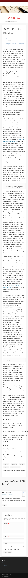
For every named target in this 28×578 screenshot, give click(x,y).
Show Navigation (22, 15)
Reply (5, 505)
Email (6, 540)
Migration (6, 467)
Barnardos (6, 464)
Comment (6, 524)
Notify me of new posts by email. (12, 549)
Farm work (22, 464)
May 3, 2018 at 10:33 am (7, 494)
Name (6, 536)
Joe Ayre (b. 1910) (9, 43)
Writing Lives (14, 17)
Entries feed (4, 565)
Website (6, 543)
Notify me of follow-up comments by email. (14, 546)
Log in (3, 562)
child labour (14, 464)
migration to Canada (15, 467)
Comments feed (5, 568)
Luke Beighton (8, 38)
